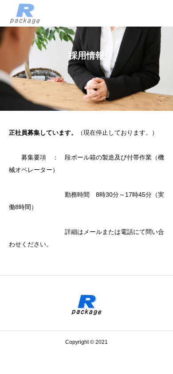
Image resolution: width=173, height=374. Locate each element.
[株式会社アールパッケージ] (25, 13)
